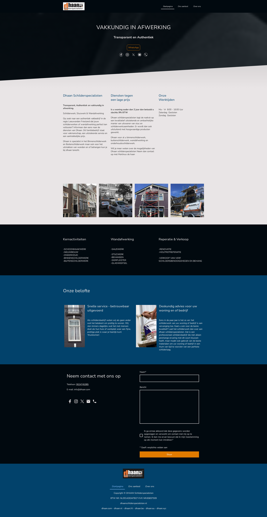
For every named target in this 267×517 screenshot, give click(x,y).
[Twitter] (133, 55)
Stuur (169, 454)
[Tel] (146, 55)
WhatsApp (133, 47)
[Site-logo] (74, 6)
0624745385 (82, 384)
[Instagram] (127, 55)
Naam (143, 372)
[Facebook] (121, 55)
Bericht (143, 387)
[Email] (140, 55)
